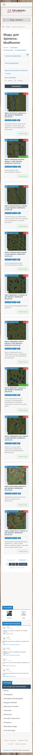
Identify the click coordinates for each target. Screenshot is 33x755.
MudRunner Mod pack (10, 665)
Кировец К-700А (9, 633)
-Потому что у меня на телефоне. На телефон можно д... (15, 631)
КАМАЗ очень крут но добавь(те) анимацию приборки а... (14, 652)
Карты (16, 93)
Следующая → (23, 560)
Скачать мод (23, 133)
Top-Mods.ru (7, 750)
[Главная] (3, 27)
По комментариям (20, 50)
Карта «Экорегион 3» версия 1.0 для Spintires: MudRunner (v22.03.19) (16, 532)
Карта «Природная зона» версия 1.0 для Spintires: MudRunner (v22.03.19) (16, 438)
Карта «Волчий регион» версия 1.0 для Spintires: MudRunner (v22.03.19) (16, 207)
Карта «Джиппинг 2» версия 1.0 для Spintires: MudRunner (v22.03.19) (16, 297)
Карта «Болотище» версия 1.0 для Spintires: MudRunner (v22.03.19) (15, 488)
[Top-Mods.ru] (16, 10)
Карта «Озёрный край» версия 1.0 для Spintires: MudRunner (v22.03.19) (16, 254)
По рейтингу (14, 47)
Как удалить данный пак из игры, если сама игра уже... (16, 674)
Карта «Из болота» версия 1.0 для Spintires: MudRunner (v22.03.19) (15, 115)
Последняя (23, 564)
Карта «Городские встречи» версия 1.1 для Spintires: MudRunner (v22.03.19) (14, 161)
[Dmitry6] (9, 613)
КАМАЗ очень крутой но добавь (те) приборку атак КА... (16, 642)
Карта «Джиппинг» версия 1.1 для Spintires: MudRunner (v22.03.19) (15, 389)
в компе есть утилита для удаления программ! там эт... (16, 663)
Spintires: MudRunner (10, 93)
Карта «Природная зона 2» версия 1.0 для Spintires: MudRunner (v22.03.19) (14, 343)
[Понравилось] (5, 110)
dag (23, 618)
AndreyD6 (25, 93)
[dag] (24, 613)
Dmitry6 (9, 618)
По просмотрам (8, 50)
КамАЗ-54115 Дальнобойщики (12, 644)
